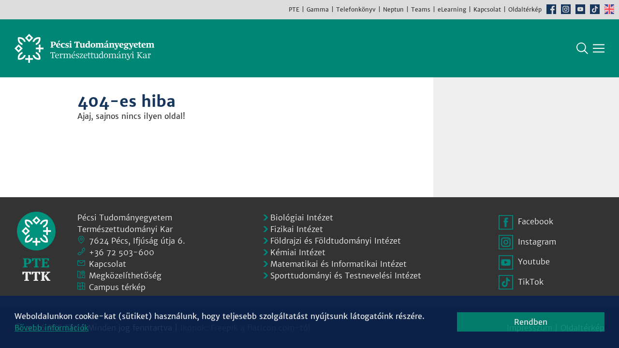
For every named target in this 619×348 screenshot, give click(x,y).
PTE (294, 9)
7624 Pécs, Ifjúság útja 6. (137, 241)
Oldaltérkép (525, 9)
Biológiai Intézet (301, 217)
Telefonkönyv (356, 9)
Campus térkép (117, 287)
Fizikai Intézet (296, 229)
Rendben (530, 322)
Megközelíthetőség (125, 275)
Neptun (393, 9)
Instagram (566, 9)
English (609, 9)
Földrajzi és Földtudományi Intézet (335, 241)
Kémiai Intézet (297, 252)
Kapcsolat (487, 9)
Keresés (582, 48)
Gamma (318, 9)
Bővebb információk (51, 328)
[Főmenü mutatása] (598, 48)
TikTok (595, 9)
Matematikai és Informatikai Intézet (338, 264)
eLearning (452, 9)
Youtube (580, 9)
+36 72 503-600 (121, 252)
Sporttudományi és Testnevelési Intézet (345, 275)
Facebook (551, 9)
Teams (420, 9)
